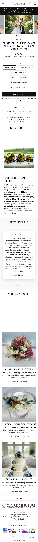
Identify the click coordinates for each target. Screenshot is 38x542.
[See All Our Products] (19, 459)
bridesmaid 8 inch (19, 72)
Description (19, 107)
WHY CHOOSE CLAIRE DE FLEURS (19, 112)
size (19, 63)
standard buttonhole (19, 82)
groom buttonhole (19, 77)
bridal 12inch (10, 67)
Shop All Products (19, 492)
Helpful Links (18, 498)
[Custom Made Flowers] (19, 349)
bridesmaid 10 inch (25, 67)
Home (18, 39)
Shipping (15, 56)
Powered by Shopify (19, 540)
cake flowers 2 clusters (19, 87)
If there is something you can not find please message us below (19, 119)
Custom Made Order (19, 382)
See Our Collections (19, 437)
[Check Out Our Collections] (19, 404)
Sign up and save (18, 525)
